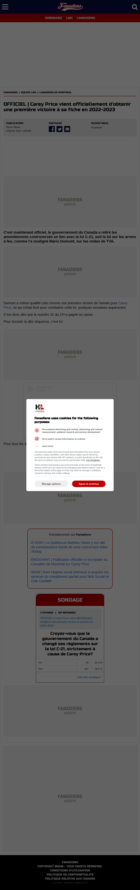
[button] (70, 446)
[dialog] (70, 445)
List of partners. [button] (93, 460)
